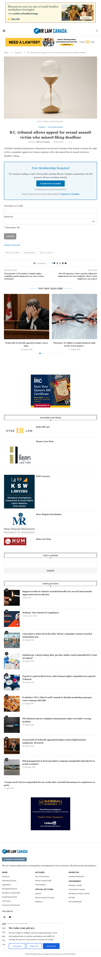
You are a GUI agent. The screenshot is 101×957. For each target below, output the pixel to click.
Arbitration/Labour (9, 880)
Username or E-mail (13, 205)
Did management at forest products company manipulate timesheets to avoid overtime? (58, 762)
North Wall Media (75, 902)
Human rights (29, 253)
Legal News (6, 885)
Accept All (51, 946)
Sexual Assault (46, 253)
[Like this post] (54, 263)
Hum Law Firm (43, 539)
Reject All (34, 946)
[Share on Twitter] (60, 263)
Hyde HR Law (43, 426)
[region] (34, 938)
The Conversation (42, 876)
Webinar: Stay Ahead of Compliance (40, 612)
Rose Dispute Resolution (48, 514)
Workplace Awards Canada (79, 893)
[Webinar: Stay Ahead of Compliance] (12, 619)
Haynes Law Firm (45, 441)
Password (8, 216)
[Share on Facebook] (57, 263)
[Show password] (93, 221)
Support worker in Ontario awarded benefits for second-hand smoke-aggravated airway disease (57, 593)
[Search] (97, 31)
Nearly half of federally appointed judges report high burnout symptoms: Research (54, 741)
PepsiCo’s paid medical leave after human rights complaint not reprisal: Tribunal (59, 677)
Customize (17, 946)
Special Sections (44, 889)
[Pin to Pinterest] (63, 263)
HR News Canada (75, 885)
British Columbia (13, 253)
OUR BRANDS (75, 881)
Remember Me (13, 227)
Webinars (39, 902)
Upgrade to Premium (70, 194)
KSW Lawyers (43, 476)
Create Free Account (50, 183)
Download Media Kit (76, 876)
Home (6, 52)
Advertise (74, 872)
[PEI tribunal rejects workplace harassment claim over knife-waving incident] (12, 725)
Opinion (38, 893)
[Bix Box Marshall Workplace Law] (50, 798)
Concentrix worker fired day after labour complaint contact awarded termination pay (57, 635)
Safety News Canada (77, 889)
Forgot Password (12, 244)
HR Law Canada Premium (44, 897)
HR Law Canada (43, 142)
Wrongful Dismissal (9, 889)
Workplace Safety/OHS (11, 893)
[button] (7, 324)
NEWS (4, 872)
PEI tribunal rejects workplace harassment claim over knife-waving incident (56, 720)
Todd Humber (40, 885)
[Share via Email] (66, 263)
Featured (18, 52)
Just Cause (6, 901)
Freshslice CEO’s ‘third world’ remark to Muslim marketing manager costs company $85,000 (57, 699)
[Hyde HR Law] (50, 39)
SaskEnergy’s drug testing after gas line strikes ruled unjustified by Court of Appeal (59, 656)
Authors (40, 872)
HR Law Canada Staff (43, 880)
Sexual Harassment (9, 897)
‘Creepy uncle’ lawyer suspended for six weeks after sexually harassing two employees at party (49, 783)
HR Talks (72, 897)
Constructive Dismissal (11, 905)
